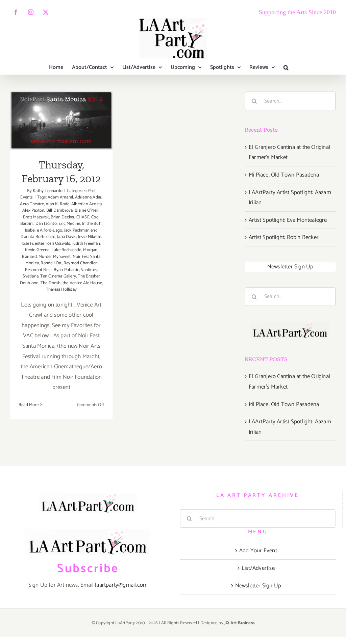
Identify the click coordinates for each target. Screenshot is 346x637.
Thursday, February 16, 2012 (61, 105)
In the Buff (92, 223)
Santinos (89, 269)
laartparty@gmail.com (121, 585)
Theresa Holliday (61, 289)
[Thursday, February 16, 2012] (61, 120)
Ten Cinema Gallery (58, 276)
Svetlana (31, 276)
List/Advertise (258, 568)
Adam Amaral (60, 197)
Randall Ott (51, 263)
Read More (29, 404)
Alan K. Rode (57, 204)
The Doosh (51, 283)
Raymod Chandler (80, 263)
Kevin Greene (37, 250)
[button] (286, 67)
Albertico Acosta (86, 204)
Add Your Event (258, 550)
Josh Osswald (58, 243)
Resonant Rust (38, 269)
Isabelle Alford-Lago (43, 230)
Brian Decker (62, 217)
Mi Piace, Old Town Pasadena (284, 175)
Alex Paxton (33, 210)
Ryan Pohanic (66, 269)
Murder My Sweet (55, 256)
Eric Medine (69, 223)
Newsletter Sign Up (290, 266)
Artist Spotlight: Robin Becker (284, 237)
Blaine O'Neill (87, 210)
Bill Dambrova (59, 210)
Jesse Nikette (89, 236)
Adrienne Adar (88, 197)
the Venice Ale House (82, 283)
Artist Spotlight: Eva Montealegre (288, 220)
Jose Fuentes (33, 243)
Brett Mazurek (36, 217)
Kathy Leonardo (48, 190)
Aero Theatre (32, 204)
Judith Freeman (86, 243)
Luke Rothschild (66, 250)
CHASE (83, 217)
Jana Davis (66, 236)
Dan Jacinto (46, 223)
